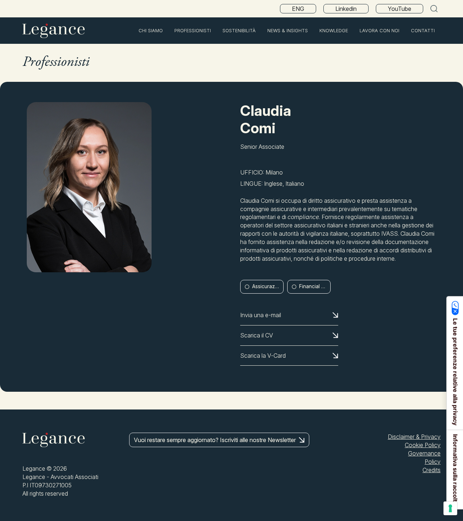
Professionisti (192, 30)
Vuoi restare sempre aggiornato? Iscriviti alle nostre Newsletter (215, 440)
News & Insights (287, 30)
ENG (298, 8)
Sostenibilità (239, 30)
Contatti (423, 30)
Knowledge (333, 30)
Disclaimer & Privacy (414, 436)
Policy (433, 461)
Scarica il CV (256, 335)
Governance (424, 453)
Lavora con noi (379, 30)
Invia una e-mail (260, 315)
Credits (431, 470)
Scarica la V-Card (263, 355)
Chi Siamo (151, 30)
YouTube (399, 8)
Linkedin (346, 8)
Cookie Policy (423, 445)
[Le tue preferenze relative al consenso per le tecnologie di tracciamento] (450, 508)
